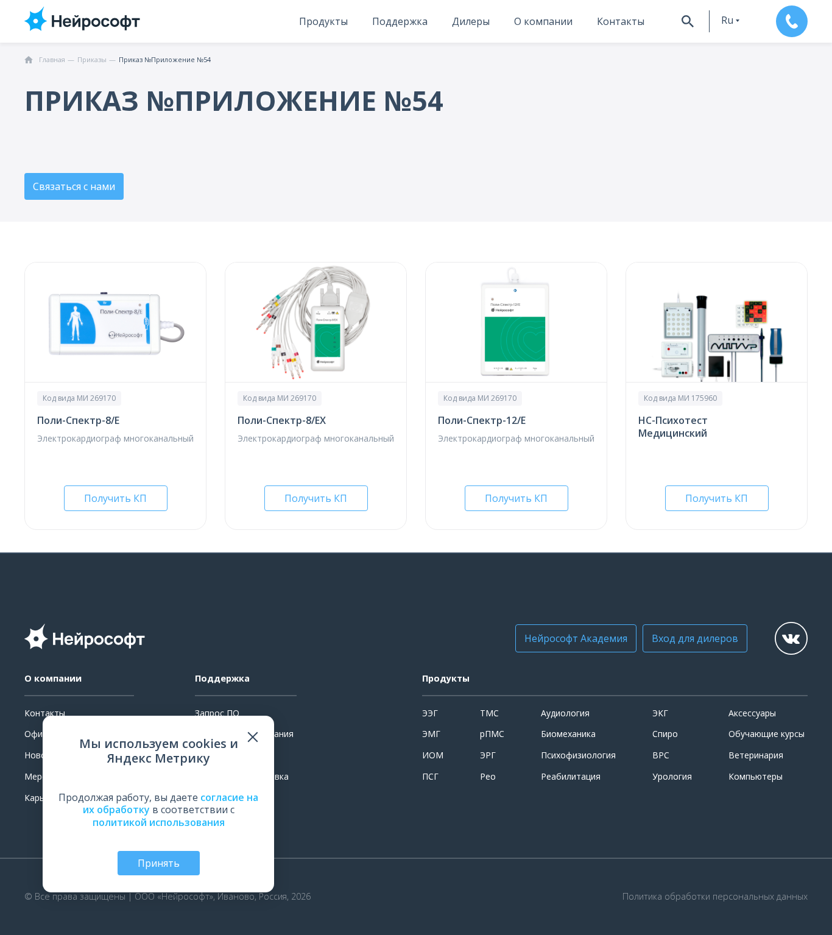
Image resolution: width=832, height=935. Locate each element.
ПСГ (430, 776)
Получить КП (115, 498)
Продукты (323, 21)
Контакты (620, 21)
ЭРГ (488, 755)
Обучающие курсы (766, 733)
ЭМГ (431, 733)
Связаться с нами (74, 186)
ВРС (660, 755)
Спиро (665, 733)
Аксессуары (752, 713)
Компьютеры (755, 776)
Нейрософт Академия (575, 638)
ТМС (489, 713)
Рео (488, 776)
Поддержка (400, 21)
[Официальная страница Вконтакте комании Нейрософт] (791, 638)
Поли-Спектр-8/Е (78, 420)
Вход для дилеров (695, 638)
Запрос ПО (217, 713)
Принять (159, 863)
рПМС (492, 733)
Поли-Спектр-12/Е (482, 420)
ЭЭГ (430, 713)
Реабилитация (571, 776)
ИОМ (432, 755)
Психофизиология (578, 755)
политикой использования (159, 822)
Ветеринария (755, 755)
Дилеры (471, 21)
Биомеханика (568, 733)
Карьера (41, 797)
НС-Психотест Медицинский (673, 427)
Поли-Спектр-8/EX (282, 420)
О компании (543, 21)
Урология (672, 776)
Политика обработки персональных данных (715, 896)
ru (727, 20)
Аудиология (565, 713)
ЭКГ (660, 713)
